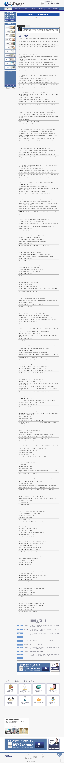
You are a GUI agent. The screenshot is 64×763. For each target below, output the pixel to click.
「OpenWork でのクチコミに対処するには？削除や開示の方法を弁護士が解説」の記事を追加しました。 (36, 182)
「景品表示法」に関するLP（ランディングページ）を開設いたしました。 (31, 556)
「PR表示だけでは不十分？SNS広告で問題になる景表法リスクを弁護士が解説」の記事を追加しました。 (37, 193)
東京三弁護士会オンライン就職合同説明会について (27, 306)
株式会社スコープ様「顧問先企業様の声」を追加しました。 (29, 577)
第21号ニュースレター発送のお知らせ (25, 338)
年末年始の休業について (23, 566)
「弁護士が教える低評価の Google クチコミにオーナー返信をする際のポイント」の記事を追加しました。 (37, 138)
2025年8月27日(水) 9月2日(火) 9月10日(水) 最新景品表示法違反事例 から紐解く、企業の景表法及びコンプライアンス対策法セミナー (38, 196)
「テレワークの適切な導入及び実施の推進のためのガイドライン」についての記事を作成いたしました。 (36, 436)
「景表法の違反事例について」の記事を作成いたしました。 (29, 404)
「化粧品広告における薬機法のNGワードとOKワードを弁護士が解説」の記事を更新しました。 (35, 99)
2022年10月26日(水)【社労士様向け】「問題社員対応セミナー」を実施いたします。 (33, 357)
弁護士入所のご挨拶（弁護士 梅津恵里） (26, 284)
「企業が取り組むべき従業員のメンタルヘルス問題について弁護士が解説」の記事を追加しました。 (36, 177)
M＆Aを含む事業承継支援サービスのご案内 (26, 123)
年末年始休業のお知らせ (23, 340)
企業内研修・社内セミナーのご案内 (25, 596)
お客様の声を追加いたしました (24, 502)
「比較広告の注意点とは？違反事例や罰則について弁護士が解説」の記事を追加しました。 (34, 80)
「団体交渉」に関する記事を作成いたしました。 (27, 462)
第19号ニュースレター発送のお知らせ (25, 364)
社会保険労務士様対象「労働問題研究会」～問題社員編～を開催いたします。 (32, 588)
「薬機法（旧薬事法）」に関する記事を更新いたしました (28, 440)
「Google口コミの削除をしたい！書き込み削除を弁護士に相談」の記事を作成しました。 (34, 352)
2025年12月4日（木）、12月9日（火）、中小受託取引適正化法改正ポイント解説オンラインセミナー (36, 159)
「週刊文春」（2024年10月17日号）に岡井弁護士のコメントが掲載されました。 (32, 239)
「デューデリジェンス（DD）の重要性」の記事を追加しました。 (30, 121)
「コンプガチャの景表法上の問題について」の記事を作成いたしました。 (31, 420)
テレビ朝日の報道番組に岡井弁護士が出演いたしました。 (28, 262)
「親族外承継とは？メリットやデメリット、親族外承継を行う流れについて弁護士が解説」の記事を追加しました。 (38, 82)
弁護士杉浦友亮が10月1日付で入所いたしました (27, 534)
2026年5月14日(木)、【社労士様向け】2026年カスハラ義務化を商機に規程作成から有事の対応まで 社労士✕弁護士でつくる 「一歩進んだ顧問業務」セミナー (38, 126)
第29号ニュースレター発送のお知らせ (25, 184)
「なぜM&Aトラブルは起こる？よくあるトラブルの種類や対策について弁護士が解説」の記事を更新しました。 (38, 62)
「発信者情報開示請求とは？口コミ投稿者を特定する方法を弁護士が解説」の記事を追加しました (35, 317)
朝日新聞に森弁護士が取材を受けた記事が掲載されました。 (29, 286)
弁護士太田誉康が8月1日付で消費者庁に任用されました (28, 536)
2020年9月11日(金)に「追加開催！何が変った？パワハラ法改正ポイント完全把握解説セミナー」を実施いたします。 (38, 475)
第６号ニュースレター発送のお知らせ (25, 562)
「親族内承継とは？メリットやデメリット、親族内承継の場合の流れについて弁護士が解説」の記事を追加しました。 (38, 102)
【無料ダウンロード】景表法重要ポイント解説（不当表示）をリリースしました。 (33, 368)
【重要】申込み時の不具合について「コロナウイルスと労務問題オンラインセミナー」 (33, 496)
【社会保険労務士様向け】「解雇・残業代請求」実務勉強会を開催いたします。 (32, 541)
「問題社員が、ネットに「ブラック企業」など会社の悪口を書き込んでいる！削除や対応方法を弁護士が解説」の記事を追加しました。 (38, 329)
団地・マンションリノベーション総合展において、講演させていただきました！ (32, 571)
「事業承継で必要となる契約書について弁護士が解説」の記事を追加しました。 (32, 107)
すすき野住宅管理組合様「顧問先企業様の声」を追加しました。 (30, 551)
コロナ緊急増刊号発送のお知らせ (24, 504)
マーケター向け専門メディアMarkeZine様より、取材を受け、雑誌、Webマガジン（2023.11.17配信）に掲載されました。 (38, 289)
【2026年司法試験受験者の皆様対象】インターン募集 (28, 54)
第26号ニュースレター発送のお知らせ (25, 258)
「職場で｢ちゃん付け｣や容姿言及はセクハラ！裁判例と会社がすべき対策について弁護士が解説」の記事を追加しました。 (38, 162)
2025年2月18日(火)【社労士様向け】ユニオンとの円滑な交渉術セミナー (31, 230)
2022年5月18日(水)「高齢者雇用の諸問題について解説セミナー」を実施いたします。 (33, 374)
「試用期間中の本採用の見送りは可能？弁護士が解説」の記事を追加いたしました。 (33, 78)
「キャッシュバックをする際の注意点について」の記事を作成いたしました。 (32, 406)
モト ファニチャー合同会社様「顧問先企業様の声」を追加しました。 (30, 481)
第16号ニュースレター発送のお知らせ (25, 418)
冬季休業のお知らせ (22, 526)
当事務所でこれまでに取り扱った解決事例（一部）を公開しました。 (30, 549)
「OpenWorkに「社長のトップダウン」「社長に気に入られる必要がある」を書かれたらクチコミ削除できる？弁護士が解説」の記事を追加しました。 (38, 189)
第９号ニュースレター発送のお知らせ (25, 530)
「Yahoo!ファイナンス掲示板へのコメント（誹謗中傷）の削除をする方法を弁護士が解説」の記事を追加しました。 (38, 170)
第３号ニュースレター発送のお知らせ (25, 590)
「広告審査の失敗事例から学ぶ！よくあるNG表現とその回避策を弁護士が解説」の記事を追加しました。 (37, 226)
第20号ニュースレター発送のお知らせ (25, 350)
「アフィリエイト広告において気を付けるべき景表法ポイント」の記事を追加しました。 (34, 323)
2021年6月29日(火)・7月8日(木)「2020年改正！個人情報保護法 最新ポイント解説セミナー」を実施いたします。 (38, 434)
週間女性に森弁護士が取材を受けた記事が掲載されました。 (29, 282)
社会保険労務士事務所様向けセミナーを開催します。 (28, 607)
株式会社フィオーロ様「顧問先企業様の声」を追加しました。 (29, 430)
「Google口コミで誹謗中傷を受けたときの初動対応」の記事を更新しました (32, 298)
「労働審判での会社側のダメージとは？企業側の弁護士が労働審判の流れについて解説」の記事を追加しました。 (38, 70)
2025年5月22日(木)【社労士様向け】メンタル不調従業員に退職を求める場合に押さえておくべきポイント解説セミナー (38, 212)
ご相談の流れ (44, 754)
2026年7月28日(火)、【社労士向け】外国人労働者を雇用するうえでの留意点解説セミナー (34, 92)
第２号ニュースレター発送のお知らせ (25, 598)
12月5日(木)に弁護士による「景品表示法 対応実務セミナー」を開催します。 (32, 532)
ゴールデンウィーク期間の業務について (25, 581)
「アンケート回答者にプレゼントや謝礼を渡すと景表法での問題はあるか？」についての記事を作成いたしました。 (38, 400)
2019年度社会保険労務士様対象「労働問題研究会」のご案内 (29, 568)
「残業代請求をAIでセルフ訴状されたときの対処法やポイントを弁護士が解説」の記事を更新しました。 (36, 87)
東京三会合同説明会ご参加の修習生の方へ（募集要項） (28, 411)
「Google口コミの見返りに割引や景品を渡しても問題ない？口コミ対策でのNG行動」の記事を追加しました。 (37, 129)
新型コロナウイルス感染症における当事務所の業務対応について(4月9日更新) (32, 511)
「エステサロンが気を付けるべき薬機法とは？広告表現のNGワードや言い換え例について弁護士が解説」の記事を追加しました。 (38, 117)
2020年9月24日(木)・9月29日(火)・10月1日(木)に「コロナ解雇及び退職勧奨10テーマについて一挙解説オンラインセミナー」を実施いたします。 (38, 479)
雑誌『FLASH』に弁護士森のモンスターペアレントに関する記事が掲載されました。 (33, 313)
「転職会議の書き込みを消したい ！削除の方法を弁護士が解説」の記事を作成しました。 (34, 348)
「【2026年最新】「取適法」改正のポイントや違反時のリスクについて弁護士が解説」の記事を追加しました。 (38, 133)
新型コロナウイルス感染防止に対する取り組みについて (28, 491)
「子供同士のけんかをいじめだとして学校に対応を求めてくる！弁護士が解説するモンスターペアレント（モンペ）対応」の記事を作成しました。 (38, 384)
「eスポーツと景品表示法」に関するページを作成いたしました (29, 513)
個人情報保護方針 (36, 759)
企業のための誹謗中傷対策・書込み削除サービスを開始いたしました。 (31, 379)
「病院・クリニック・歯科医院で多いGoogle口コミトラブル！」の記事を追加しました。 (34, 331)
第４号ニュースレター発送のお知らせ (25, 579)
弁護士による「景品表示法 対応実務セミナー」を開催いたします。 (30, 547)
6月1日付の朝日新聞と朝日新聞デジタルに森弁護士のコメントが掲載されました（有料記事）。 (35, 254)
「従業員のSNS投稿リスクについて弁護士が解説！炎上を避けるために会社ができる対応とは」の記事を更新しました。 (38, 42)
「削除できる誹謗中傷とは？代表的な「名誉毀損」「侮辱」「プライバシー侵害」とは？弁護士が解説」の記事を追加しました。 (38, 157)
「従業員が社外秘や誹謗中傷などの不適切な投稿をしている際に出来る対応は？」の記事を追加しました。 (37, 172)
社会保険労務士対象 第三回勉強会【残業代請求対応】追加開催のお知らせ (31, 605)
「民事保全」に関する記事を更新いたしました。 (27, 454)
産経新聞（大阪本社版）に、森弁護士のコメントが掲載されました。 (30, 265)
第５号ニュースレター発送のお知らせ (25, 573)
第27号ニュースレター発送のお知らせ (25, 243)
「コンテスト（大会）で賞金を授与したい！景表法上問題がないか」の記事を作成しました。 (34, 359)
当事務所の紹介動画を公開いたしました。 (26, 416)
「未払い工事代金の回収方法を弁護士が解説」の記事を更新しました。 (31, 168)
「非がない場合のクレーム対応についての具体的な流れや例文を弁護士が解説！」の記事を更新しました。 (37, 114)
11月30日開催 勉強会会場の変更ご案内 (25, 594)
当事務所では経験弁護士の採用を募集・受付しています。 (28, 545)
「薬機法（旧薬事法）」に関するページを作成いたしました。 (29, 473)
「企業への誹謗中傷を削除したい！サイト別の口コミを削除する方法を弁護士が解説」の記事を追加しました (37, 319)
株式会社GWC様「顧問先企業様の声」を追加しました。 (28, 558)
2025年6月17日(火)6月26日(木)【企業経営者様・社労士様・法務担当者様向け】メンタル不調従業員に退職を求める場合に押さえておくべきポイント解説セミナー (38, 204)
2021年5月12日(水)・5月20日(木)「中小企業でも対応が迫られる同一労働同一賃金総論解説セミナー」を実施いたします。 (38, 446)
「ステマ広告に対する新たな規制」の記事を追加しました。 (29, 321)
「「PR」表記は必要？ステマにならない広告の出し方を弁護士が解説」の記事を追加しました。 (35, 250)
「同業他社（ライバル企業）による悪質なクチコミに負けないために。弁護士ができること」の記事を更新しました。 (38, 65)
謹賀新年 (20, 275)
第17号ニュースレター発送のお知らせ (25, 398)
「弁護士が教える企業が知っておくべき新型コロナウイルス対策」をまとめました (33, 448)
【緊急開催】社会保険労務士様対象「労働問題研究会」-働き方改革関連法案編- (32, 575)
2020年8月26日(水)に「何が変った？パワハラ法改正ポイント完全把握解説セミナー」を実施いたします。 (37, 487)
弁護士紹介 (26, 757)
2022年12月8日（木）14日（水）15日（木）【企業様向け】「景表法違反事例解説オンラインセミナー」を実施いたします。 (38, 345)
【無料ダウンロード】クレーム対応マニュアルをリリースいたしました (31, 381)
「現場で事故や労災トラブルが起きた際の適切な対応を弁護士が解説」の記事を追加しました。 (35, 201)
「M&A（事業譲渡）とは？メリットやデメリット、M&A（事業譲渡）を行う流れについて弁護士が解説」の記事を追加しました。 (38, 76)
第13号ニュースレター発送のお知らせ (25, 468)
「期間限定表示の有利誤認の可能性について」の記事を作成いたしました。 (31, 402)
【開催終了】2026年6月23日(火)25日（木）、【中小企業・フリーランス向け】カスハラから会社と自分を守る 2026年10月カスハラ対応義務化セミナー (38, 95)
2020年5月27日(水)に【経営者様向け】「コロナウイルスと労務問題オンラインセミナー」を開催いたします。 (37, 498)
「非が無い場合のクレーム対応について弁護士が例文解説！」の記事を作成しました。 (33, 372)
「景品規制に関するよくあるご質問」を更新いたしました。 (29, 450)
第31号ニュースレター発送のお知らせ (25, 49)
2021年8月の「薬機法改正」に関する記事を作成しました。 (29, 425)
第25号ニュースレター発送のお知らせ (25, 273)
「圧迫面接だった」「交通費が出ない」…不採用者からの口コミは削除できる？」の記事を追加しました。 (37, 112)
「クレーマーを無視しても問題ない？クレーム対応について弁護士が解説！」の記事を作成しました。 (36, 370)
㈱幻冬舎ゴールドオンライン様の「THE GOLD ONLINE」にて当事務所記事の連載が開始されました (36, 131)
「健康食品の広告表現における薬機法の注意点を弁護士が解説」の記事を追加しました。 (34, 186)
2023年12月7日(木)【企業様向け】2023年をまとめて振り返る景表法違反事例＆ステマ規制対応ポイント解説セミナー (38, 300)
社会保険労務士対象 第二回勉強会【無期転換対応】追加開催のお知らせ (31, 603)
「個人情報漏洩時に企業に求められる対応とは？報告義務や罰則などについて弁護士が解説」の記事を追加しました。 (38, 68)
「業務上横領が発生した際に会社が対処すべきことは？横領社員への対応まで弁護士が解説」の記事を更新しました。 (38, 47)
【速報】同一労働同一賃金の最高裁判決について (27, 466)
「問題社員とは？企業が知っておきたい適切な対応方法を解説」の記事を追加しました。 (34, 219)
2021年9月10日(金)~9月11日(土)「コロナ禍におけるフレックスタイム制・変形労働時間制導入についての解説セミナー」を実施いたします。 (38, 423)
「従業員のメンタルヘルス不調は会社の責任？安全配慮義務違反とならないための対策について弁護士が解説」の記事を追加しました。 (38, 175)
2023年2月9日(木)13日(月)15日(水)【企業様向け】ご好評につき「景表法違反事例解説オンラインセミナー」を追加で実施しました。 (38, 336)
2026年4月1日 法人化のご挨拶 (24, 119)
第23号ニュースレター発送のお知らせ (25, 308)
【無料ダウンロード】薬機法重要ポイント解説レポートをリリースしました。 (32, 333)
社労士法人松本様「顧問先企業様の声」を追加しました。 (28, 528)
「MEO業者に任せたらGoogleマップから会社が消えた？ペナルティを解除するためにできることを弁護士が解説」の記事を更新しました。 (38, 60)
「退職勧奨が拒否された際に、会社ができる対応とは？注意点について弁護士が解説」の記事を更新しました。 (37, 44)
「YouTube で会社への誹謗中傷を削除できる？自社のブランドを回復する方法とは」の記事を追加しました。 (37, 154)
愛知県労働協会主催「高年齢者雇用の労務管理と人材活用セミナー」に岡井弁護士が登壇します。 (35, 245)
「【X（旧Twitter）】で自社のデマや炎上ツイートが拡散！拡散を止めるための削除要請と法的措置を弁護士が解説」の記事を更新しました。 (38, 57)
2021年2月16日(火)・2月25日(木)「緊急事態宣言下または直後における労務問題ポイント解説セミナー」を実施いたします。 (38, 457)
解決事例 (34, 754)
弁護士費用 (35, 757)
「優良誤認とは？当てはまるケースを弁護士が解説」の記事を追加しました (31, 304)
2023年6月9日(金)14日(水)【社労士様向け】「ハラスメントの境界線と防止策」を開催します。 (35, 315)
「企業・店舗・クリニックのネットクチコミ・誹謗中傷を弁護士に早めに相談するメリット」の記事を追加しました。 (38, 105)
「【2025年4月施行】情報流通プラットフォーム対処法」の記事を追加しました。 (32, 214)
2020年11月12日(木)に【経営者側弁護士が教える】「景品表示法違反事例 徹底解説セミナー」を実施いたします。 (38, 485)
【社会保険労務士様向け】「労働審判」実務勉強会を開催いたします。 (31, 543)
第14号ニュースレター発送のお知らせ (25, 452)
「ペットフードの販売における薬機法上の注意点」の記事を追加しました (31, 269)
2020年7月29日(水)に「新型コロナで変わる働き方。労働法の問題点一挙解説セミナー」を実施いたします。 (37, 489)
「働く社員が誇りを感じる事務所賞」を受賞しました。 (28, 291)
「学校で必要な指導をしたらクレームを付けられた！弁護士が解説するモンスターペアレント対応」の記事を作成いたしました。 (38, 389)
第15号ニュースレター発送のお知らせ (25, 432)
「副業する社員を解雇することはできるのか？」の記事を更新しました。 (31, 97)
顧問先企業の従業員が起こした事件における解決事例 (28, 611)
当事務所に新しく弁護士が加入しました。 (26, 564)
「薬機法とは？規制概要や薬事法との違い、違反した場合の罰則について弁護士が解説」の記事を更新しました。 (38, 140)
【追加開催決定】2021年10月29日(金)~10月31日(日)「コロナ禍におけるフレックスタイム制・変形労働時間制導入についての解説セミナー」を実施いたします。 (38, 414)
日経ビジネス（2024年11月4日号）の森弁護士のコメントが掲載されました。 (32, 235)
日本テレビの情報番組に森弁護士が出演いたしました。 (28, 260)
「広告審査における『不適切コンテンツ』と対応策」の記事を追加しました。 (32, 221)
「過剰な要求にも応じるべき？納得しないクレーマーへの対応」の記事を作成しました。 (34, 366)
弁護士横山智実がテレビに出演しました (25, 519)
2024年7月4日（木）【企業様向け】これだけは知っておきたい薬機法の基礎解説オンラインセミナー (36, 256)
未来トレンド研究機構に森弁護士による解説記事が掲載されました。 (30, 252)
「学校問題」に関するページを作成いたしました (27, 515)
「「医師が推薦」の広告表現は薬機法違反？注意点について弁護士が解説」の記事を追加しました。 (36, 148)
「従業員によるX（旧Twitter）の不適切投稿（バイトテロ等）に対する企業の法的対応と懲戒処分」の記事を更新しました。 (38, 39)
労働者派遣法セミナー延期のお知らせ (25, 500)
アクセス (43, 756)
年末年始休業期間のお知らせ (24, 146)
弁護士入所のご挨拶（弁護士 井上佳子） (26, 302)
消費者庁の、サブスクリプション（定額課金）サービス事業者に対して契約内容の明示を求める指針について (37, 386)
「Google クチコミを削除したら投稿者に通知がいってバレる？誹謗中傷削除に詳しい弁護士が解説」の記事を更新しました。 (38, 85)
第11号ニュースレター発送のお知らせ (25, 506)
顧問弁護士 (35, 756)
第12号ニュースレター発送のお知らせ (25, 483)
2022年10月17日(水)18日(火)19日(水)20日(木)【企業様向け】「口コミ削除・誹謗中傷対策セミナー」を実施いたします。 (38, 355)
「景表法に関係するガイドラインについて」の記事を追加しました (30, 271)
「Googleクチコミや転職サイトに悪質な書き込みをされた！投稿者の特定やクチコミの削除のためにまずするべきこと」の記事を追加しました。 (38, 136)
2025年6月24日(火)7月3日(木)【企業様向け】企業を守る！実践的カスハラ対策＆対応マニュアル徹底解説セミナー (38, 206)
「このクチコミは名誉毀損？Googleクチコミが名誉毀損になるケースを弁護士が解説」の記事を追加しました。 (38, 150)
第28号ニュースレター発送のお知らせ (25, 228)
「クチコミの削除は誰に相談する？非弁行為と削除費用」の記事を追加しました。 (33, 152)
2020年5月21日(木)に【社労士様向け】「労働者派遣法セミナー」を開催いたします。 (33, 521)
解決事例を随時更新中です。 (24, 408)
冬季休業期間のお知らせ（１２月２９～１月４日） (27, 592)
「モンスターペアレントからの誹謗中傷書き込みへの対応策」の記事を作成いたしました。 (34, 391)
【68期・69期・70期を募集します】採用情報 (26, 613)
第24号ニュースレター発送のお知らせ (25, 293)
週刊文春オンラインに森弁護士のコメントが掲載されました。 (29, 237)
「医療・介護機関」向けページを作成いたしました (27, 560)
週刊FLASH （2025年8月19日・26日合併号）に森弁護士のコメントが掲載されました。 (33, 191)
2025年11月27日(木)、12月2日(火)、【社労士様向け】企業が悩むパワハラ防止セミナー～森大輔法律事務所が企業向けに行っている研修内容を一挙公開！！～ (38, 166)
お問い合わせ (44, 757)
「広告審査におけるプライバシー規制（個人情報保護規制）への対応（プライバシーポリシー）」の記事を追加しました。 (38, 224)
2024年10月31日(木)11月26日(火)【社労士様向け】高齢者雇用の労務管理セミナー (32, 241)
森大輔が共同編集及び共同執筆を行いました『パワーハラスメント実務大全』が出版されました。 (35, 438)
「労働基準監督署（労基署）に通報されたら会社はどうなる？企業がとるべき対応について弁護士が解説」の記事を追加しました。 (38, 143)
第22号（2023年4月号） (32, 17)
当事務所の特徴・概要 (28, 758)
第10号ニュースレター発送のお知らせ (25, 517)
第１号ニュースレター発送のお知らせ (25, 609)
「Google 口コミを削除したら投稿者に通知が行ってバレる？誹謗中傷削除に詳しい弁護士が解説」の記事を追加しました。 (38, 209)
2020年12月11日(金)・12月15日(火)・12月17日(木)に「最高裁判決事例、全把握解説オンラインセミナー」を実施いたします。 (38, 471)
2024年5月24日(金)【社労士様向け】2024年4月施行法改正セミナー (30, 267)
